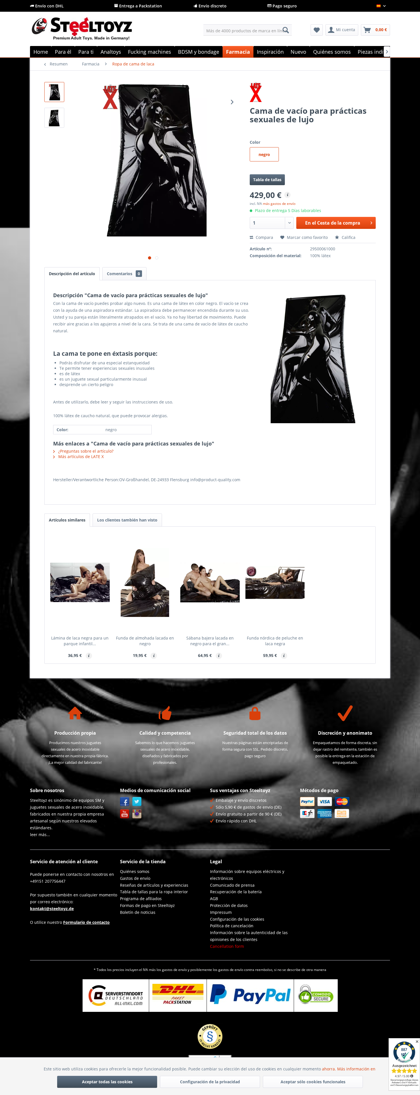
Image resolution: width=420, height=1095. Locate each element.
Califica (348, 237)
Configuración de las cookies (237, 919)
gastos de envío (174, 969)
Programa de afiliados (141, 898)
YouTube (124, 814)
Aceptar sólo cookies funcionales (313, 1081)
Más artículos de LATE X (80, 456)
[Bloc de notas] (317, 30)
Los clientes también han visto (127, 520)
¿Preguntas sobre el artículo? (85, 451)
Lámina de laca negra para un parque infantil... (80, 640)
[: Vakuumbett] (54, 92)
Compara (264, 237)
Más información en (357, 1069)
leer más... (40, 834)
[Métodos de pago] (343, 807)
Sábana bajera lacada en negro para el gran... (210, 640)
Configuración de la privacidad (210, 1081)
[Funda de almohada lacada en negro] (145, 582)
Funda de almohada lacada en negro (145, 640)
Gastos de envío (135, 878)
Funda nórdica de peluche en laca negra (275, 640)
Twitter (137, 801)
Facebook (124, 801)
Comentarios (123, 273)
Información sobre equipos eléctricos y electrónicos (247, 875)
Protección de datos (229, 905)
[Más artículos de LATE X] (313, 92)
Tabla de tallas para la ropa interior (154, 891)
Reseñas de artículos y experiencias (154, 885)
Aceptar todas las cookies (107, 1081)
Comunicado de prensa (232, 885)
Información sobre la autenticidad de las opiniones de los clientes (249, 936)
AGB (214, 898)
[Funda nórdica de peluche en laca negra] (275, 582)
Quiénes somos (134, 871)
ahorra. (329, 1069)
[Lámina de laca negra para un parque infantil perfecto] (80, 582)
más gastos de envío (279, 203)
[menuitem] (247, 30)
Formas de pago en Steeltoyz (147, 905)
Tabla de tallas (267, 179)
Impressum (221, 912)
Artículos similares (67, 520)
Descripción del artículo (72, 273)
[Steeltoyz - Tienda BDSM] (92, 31)
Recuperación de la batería (236, 891)
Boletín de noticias (137, 912)
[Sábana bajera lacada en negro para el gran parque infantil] (210, 582)
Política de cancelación (231, 925)
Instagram (137, 814)
